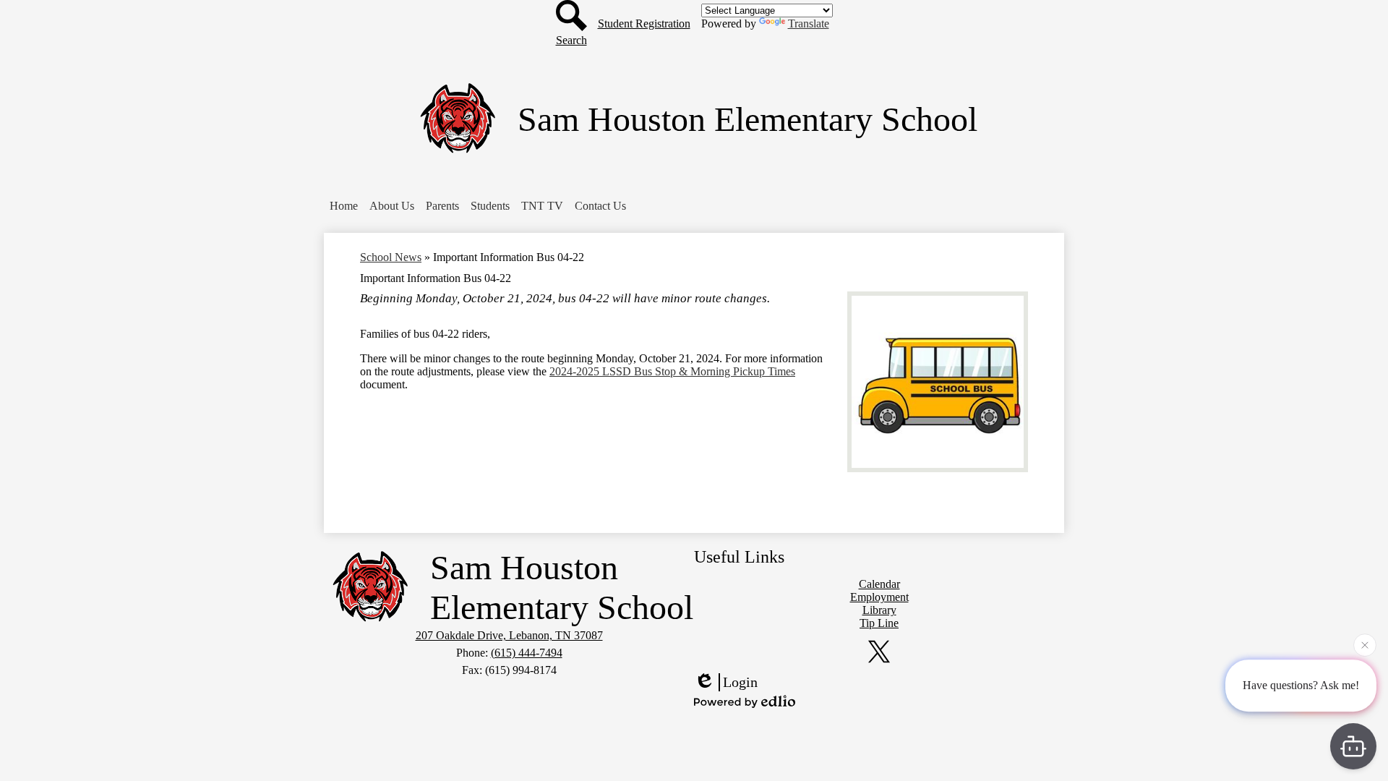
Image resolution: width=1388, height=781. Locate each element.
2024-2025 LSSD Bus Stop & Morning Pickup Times (672, 371)
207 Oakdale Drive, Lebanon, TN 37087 (509, 635)
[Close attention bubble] (1364, 645)
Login (740, 682)
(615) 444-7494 (526, 652)
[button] (344, 206)
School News (390, 257)
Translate (808, 23)
